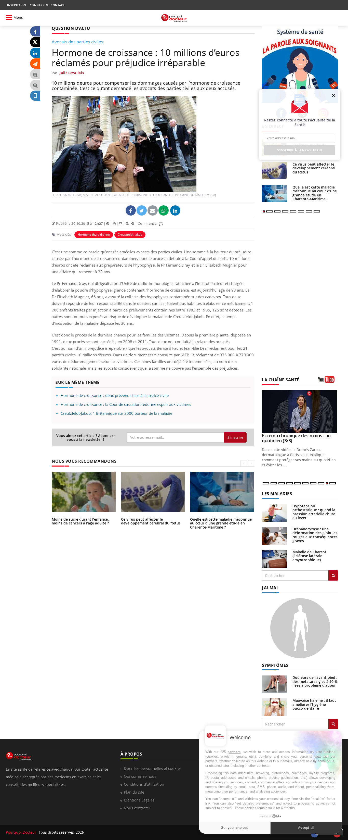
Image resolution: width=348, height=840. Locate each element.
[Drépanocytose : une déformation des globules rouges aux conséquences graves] (274, 535)
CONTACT (58, 5)
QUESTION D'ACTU (71, 28)
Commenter (148, 223)
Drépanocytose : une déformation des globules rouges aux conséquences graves (315, 534)
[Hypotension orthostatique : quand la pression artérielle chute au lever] (274, 512)
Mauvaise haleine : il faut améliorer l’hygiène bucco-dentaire (314, 704)
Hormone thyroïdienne (94, 234)
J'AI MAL (270, 588)
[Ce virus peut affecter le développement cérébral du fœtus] (274, 170)
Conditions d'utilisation (144, 784)
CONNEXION (39, 5)
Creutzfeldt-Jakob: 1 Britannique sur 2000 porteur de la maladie (116, 413)
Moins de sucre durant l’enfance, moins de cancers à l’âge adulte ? (80, 521)
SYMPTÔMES (275, 665)
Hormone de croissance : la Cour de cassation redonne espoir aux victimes (126, 404)
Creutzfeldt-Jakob (130, 234)
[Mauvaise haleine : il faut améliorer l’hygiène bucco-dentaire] (274, 707)
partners (233, 752)
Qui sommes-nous (140, 776)
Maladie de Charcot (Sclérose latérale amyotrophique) (309, 555)
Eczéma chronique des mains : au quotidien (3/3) (296, 438)
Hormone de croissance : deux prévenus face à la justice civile (115, 395)
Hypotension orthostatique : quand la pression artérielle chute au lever (313, 512)
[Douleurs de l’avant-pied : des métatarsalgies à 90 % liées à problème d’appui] (274, 684)
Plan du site (134, 792)
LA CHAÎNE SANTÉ (280, 380)
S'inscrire (235, 437)
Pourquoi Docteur (21, 832)
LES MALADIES (277, 493)
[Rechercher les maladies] (333, 575)
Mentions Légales (139, 800)
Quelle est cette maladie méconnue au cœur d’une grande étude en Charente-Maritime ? (221, 523)
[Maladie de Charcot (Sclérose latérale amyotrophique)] (274, 558)
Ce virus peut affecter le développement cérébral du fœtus (151, 521)
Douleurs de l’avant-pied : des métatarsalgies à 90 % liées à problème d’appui (315, 681)
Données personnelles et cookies (152, 768)
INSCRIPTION (16, 5)
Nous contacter (137, 807)
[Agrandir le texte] (35, 74)
